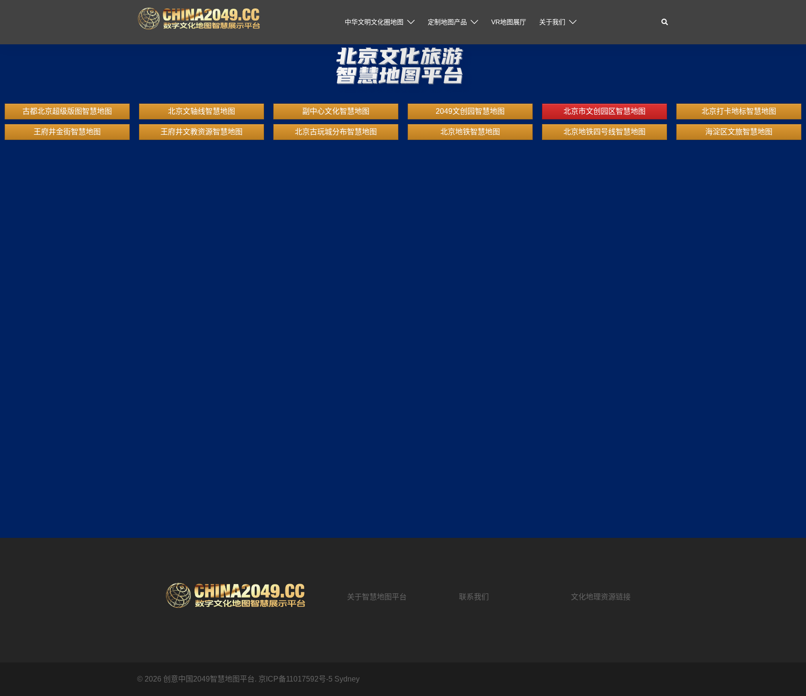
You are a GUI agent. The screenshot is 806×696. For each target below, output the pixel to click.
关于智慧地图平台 (377, 597)
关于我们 (552, 22)
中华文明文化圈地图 (374, 22)
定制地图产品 (447, 22)
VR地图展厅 (508, 22)
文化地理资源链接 (601, 597)
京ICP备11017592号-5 (296, 679)
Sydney (347, 679)
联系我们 (474, 597)
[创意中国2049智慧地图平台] (198, 22)
